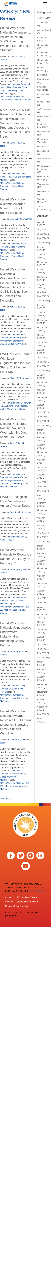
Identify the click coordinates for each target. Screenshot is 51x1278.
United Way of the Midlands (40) (43, 169)
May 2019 (41, 653)
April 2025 (42, 301)
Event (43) (42, 75)
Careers (19, 902)
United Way (13, 344)
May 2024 (41, 366)
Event (10, 406)
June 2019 (42, 649)
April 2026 (42, 243)
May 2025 (41, 296)
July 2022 (41, 482)
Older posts (5, 799)
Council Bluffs (6, 100)
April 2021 (42, 541)
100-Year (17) (43, 18)
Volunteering (15, 338)
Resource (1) (43, 147)
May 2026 (41, 238)
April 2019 (42, 657)
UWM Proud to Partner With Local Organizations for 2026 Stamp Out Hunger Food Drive (16, 362)
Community (14, 84)
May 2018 (41, 714)
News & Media (31, 902)
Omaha (17, 100)
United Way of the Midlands (12, 409)
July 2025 (41, 292)
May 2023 (41, 421)
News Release (14, 87)
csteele (3, 59)
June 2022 (42, 487)
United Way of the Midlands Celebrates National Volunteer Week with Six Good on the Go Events (14, 428)
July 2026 (41, 229)
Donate (33, 897)
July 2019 (41, 644)
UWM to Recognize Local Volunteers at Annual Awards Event (15, 501)
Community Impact (18, 174)
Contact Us (10, 897)
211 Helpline (15, 771)
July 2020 (41, 598)
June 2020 (42, 603)
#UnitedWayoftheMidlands (12, 97)
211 (27, 607)
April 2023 (42, 425)
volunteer (26, 100)
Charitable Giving (17, 686)
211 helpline (5, 610)
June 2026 (42, 234)
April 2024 (42, 370)
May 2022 (41, 491)
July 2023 (41, 412)
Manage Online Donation (17, 906)
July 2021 (41, 533)
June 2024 (42, 362)
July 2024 (41, 357)
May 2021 (41, 537)
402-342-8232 (36, 891)
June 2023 (42, 417)
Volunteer (9, 902)
